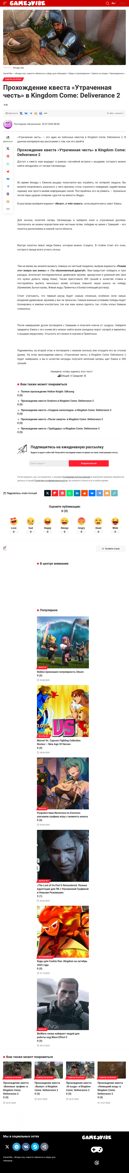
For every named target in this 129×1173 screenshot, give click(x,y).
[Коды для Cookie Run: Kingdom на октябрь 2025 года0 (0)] (63, 932)
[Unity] (44, 1147)
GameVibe (7, 1157)
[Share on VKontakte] (26, 113)
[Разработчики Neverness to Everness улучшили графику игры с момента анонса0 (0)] (63, 783)
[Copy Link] (114, 493)
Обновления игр (45, 957)
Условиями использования (76, 477)
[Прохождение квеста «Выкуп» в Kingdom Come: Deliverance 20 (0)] (49, 1070)
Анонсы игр (44, 881)
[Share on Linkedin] (77, 493)
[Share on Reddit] (8, 171)
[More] (45, 113)
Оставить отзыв (112, 549)
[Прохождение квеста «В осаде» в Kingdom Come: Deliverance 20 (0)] (80, 1070)
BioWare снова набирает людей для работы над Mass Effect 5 (58, 1037)
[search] (107, 3)
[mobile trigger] (5, 3)
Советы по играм (13, 79)
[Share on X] (21, 113)
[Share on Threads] (8, 194)
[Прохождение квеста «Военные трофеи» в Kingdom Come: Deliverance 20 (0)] (17, 1070)
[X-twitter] (7, 1147)
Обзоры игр (44, 736)
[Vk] (26, 1147)
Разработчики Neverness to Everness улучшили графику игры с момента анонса (62, 816)
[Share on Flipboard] (55, 493)
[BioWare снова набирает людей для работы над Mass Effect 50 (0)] (63, 1004)
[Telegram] (16, 1147)
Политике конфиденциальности (50, 480)
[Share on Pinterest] (8, 156)
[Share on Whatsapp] (8, 163)
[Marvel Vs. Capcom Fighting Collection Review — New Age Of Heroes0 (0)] (63, 711)
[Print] (40, 113)
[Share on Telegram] (31, 113)
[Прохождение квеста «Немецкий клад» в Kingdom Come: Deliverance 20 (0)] (112, 1070)
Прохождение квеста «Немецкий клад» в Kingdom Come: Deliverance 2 (110, 1090)
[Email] (36, 113)
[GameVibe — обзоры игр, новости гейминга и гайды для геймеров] (27, 3)
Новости (42, 667)
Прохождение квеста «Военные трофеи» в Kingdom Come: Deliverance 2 (16, 1090)
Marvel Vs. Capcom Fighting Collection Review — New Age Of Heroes (59, 744)
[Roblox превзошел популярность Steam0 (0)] (63, 642)
